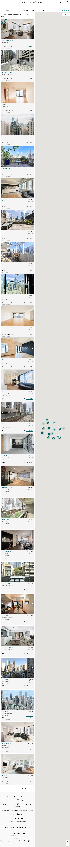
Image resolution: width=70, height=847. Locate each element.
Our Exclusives (14, 796)
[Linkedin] (19, 819)
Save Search (65, 10)
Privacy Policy (12, 833)
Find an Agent (13, 800)
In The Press (17, 806)
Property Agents (21, 804)
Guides (20, 810)
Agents (17, 799)
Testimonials (29, 804)
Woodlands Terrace (7, 743)
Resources (17, 809)
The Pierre (5, 392)
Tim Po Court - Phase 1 (8, 40)
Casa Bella (4, 136)
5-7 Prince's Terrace (7, 72)
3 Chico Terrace (6, 200)
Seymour (4, 328)
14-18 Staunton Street (8, 647)
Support (17, 813)
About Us (17, 803)
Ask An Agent (14, 810)
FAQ (14, 814)
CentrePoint (5, 296)
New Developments (26, 796)
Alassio (4, 104)
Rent (8, 796)
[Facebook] (16, 819)
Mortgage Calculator (28, 810)
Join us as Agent (21, 800)
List (19, 796)
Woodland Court (6, 168)
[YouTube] (22, 819)
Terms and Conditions (20, 833)
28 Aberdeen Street (7, 456)
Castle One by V (6, 551)
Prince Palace (5, 615)
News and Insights (6, 810)
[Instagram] (13, 819)
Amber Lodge (5, 264)
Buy (5, 796)
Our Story (5, 804)
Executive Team (12, 804)
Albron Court (5, 520)
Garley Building (6, 583)
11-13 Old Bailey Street (8, 232)
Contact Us (19, 814)
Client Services (18, 795)
